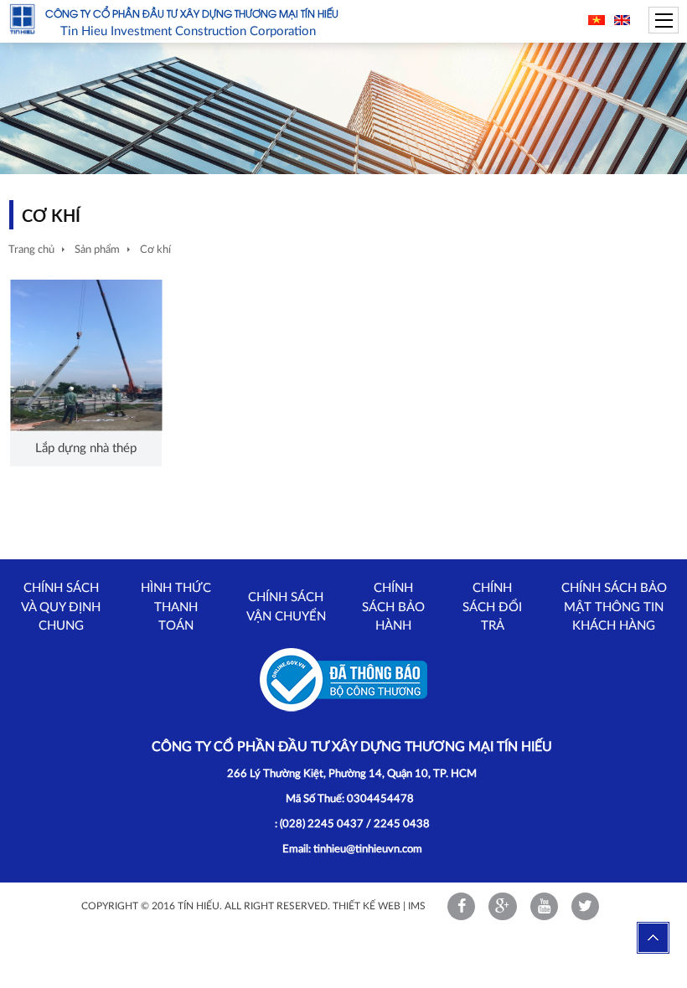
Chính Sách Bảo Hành (393, 607)
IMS (417, 906)
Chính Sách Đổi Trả (492, 607)
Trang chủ (31, 249)
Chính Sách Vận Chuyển (286, 607)
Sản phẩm (97, 249)
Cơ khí (155, 249)
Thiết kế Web (366, 906)
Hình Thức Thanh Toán (176, 607)
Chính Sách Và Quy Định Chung (61, 607)
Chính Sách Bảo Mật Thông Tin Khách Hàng (614, 607)
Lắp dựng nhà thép (86, 448)
